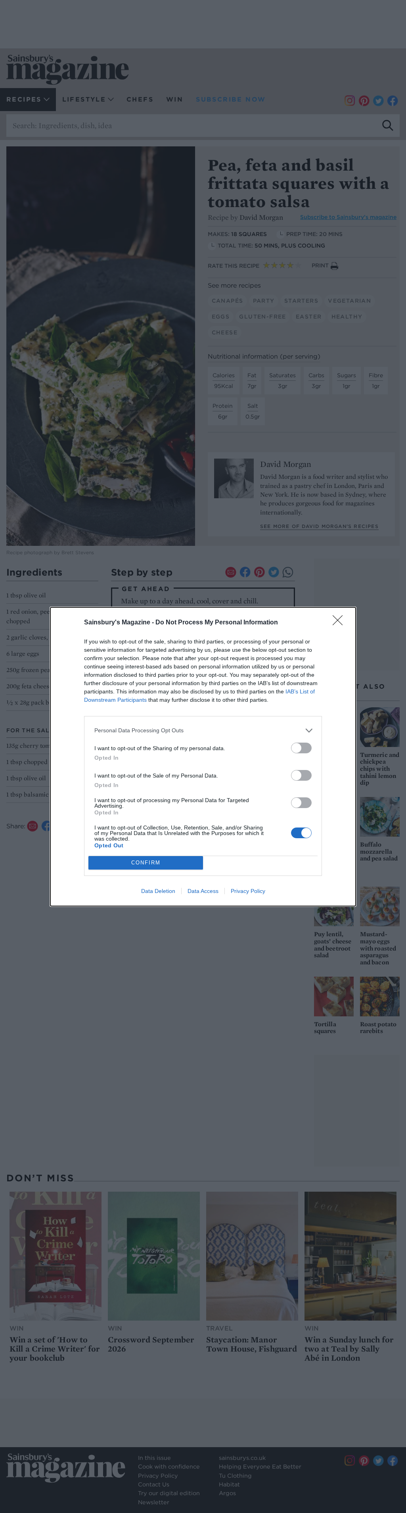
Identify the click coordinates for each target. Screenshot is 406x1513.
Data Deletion (158, 891)
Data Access (203, 891)
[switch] (301, 748)
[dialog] (203, 756)
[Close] (340, 622)
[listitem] (203, 730)
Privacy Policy (248, 891)
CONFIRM (146, 863)
